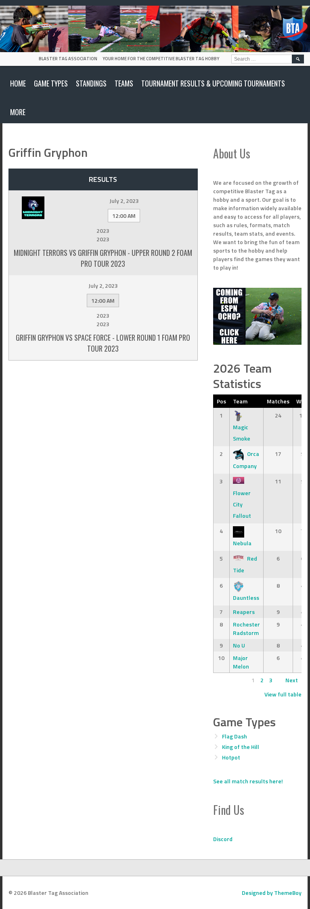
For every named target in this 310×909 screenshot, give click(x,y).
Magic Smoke (241, 433)
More (17, 112)
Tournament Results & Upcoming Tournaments (213, 83)
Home (18, 83)
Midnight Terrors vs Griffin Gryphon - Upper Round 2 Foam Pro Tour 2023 (103, 258)
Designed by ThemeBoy (272, 892)
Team (240, 401)
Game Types (51, 83)
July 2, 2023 (124, 200)
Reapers (244, 611)
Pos (221, 401)
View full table (283, 694)
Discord (222, 839)
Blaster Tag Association (68, 58)
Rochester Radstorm (246, 628)
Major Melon (241, 662)
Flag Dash (234, 736)
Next (291, 680)
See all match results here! (248, 781)
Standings (91, 83)
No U (239, 645)
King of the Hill (240, 746)
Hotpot (231, 757)
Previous (227, 680)
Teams (124, 83)
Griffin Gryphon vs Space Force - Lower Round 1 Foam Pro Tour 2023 (103, 343)
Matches (278, 401)
